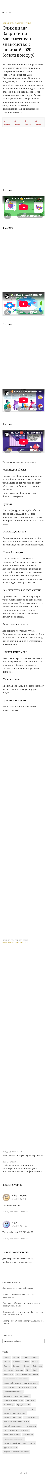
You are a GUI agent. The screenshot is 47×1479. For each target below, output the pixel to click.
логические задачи (27, 1387)
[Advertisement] (23, 157)
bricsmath (37, 1366)
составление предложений (16, 1430)
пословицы (9, 1404)
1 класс (7, 1357)
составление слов (12, 1434)
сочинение (28, 1434)
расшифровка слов (12, 1417)
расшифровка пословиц (15, 1413)
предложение (23, 1404)
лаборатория (10, 1387)
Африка (19, 1370)
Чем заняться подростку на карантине (23, 1155)
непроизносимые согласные (16, 1396)
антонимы (8, 1374)
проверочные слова (13, 1409)
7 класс (26, 1362)
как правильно (31, 1383)
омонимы (30, 1400)
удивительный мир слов (15, 1443)
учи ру (32, 1443)
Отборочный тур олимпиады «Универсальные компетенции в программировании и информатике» (22, 1168)
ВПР (28, 1370)
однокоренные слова (13, 1400)
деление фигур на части (27, 1374)
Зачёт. (35, 1370)
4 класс (34, 1357)
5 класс (7, 1362)
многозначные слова (13, 1392)
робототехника (30, 1417)
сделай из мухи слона (13, 1426)
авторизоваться (23, 1262)
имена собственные (12, 1383)
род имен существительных (16, 1422)
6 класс (16, 1362)
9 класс (7, 1366)
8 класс (35, 1362)
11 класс (26, 1366)
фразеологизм (10, 1447)
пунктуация (30, 1409)
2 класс (16, 1357)
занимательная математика (16, 1379)
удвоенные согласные (14, 1439)
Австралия (8, 1370)
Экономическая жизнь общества (18, 1288)
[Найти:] (42, 12)
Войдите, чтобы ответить (17, 1211)
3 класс (25, 1357)
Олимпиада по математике (17, 23)
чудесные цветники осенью (16, 1452)
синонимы (31, 1426)
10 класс (16, 1366)
